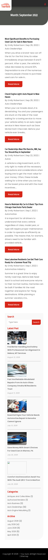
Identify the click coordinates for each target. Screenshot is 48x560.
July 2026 (11, 524)
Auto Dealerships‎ (14, 507)
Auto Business (13, 503)
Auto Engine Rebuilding (17, 510)
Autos (8, 158)
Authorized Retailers (16, 500)
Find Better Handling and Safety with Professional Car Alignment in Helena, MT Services (23, 349)
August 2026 (13, 521)
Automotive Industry (15, 269)
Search (36, 322)
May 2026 (11, 531)
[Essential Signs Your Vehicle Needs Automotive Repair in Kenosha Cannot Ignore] (17, 406)
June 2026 (12, 528)
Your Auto (24, 554)
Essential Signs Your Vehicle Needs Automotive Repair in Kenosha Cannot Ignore (23, 418)
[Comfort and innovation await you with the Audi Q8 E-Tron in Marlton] (17, 468)
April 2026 (11, 535)
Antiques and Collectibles (18, 496)
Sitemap (24, 556)
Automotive (11, 214)
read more (13, 84)
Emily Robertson (16, 45)
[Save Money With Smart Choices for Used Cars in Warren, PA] (17, 439)
